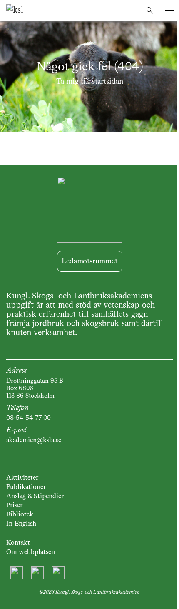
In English (21, 524)
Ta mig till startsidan (89, 81)
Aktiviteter (22, 478)
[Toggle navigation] (169, 10)
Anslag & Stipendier (35, 496)
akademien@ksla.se (33, 440)
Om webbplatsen (30, 552)
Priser (14, 505)
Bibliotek (19, 514)
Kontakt (18, 543)
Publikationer (26, 487)
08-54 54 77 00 (28, 418)
